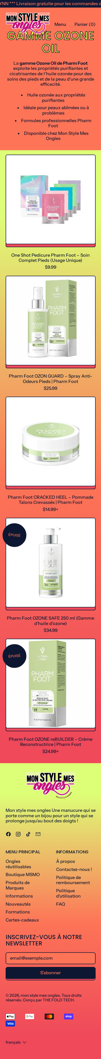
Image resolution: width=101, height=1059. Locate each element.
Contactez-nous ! (74, 869)
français (13, 1042)
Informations (19, 896)
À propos (65, 861)
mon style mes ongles (40, 995)
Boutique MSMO (23, 874)
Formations (18, 912)
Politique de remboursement (73, 880)
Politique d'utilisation (68, 893)
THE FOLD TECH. (59, 999)
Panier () (85, 26)
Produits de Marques (18, 885)
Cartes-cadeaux (22, 920)
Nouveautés (18, 904)
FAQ (60, 904)
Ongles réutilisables (18, 864)
